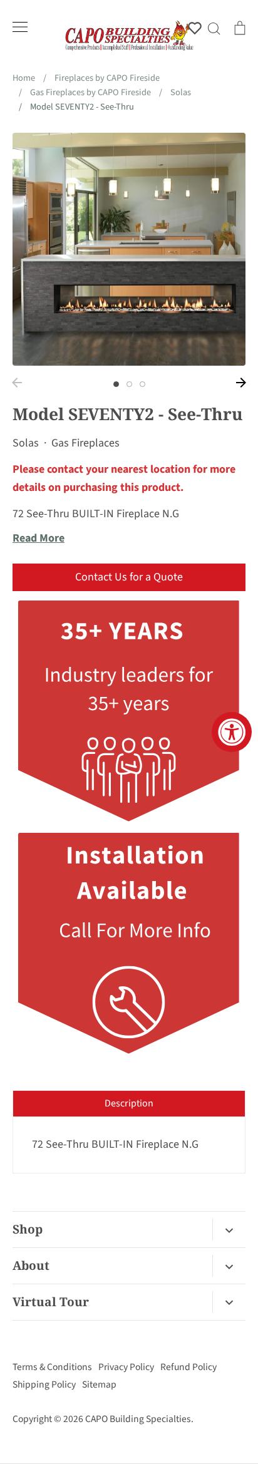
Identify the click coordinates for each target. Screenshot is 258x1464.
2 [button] (129, 384)
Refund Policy (188, 1367)
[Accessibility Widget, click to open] (232, 732)
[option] (129, 249)
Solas (26, 443)
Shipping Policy (44, 1384)
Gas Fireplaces (85, 443)
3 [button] (142, 384)
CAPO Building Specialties (138, 1419)
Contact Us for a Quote (129, 577)
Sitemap (99, 1384)
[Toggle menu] (20, 27)
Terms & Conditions (52, 1367)
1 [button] (116, 384)
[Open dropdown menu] (228, 1229)
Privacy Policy (126, 1367)
